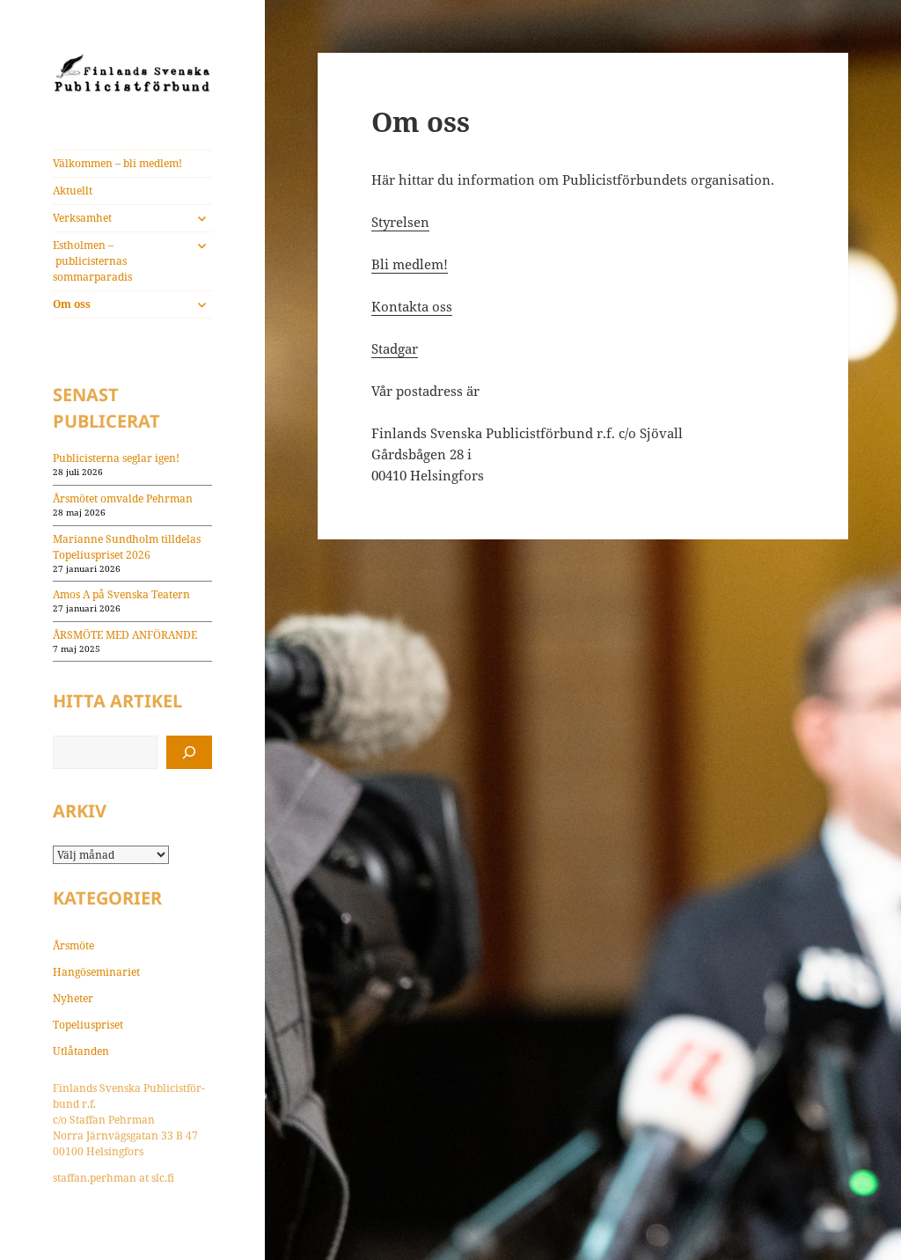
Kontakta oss (411, 306)
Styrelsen (400, 222)
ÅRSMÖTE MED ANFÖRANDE (125, 634)
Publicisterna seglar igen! (116, 458)
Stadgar (394, 348)
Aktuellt (72, 190)
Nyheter (73, 998)
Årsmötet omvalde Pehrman (123, 498)
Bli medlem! (409, 264)
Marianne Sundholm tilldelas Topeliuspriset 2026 (127, 546)
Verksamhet (82, 217)
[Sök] (189, 752)
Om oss (72, 304)
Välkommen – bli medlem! (117, 163)
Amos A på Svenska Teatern (121, 594)
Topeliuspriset (88, 1024)
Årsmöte (73, 945)
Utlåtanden (81, 1051)
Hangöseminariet (96, 971)
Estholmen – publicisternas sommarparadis (92, 261)
